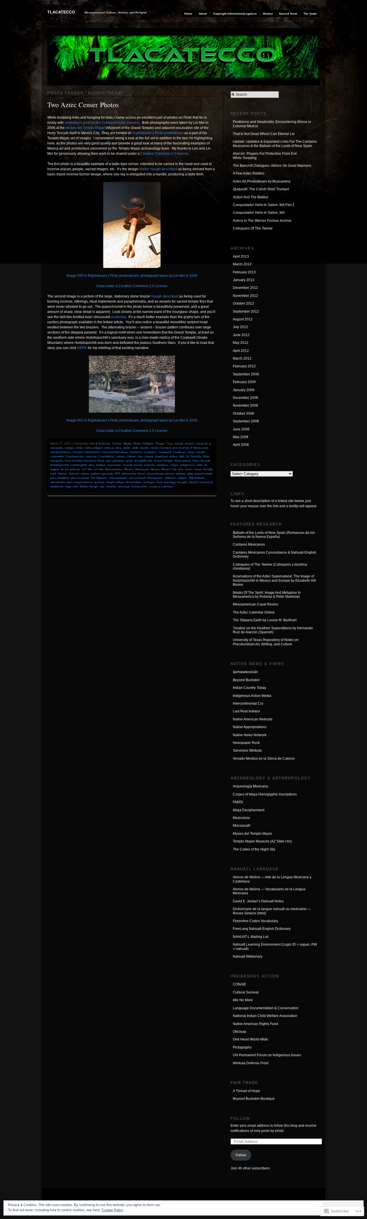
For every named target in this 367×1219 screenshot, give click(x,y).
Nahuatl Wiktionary (247, 957)
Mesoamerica (113, 469)
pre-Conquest (80, 477)
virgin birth (71, 486)
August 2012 (243, 319)
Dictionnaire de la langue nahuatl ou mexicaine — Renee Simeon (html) (272, 911)
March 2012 (242, 358)
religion (182, 477)
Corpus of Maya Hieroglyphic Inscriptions (265, 794)
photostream (155, 473)
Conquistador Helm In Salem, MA (259, 213)
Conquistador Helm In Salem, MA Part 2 (263, 205)
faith (182, 456)
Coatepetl (164, 452)
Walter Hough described (158, 169)
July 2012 (240, 327)
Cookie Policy (112, 1210)
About (203, 13)
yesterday (118, 317)
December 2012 (245, 288)
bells (135, 447)
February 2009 (244, 382)
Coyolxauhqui (75, 456)
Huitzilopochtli (59, 465)
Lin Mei (98, 469)
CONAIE (239, 984)
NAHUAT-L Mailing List (250, 937)
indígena (162, 465)
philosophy (129, 473)
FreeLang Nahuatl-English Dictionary (262, 929)
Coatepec (150, 452)
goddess (118, 460)
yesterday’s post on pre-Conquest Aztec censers (102, 123)
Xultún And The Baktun (250, 197)
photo (141, 473)
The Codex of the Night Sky (254, 849)
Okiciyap (239, 1032)
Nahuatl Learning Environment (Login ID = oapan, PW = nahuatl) (275, 946)
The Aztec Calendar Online (254, 612)
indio (199, 465)
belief (126, 447)
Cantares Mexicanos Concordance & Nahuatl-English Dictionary (274, 554)
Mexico (155, 469)
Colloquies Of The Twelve (253, 228)
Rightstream (196, 477)
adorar (179, 443)
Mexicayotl (142, 469)
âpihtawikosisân (245, 672)
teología (148, 482)
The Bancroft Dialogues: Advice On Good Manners (272, 166)
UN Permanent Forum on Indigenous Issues (267, 1055)
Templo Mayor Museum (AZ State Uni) (262, 841)
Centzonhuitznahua (114, 452)
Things (159, 443)
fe (187, 456)
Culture (117, 443)
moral (197, 469)
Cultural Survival (246, 992)
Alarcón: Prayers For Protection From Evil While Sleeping (265, 156)
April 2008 (241, 445)
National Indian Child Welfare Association (265, 1016)
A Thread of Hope (246, 1091)
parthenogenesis (102, 473)
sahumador (57, 482)
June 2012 (241, 335)
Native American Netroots (252, 719)
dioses (149, 456)
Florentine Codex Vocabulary (255, 921)
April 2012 (241, 351)
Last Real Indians (246, 711)
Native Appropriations (249, 727)
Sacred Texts (288, 13)
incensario (114, 465)
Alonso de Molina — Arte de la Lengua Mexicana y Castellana (272, 879)
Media (127, 443)
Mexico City (168, 469)
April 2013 (241, 256)
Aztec (80, 447)
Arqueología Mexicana (250, 786)
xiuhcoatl (123, 486)
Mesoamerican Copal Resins (255, 604)
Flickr (206, 456)
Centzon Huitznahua (86, 452)
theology (169, 482)
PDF (117, 473)
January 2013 (243, 280)
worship (111, 486)
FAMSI (238, 802)
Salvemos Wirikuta (247, 750)
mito (180, 469)
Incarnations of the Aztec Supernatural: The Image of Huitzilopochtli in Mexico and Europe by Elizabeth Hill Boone (274, 580)
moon (188, 469)
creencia (91, 456)
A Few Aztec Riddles (248, 173)
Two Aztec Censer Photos (83, 104)
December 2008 (245, 398)
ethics (173, 456)
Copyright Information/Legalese (235, 13)
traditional (56, 486)
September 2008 (246, 421)
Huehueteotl (182, 460)
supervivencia (84, 482)
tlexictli (193, 482)
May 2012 (240, 343)
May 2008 (240, 437)
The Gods (310, 13)
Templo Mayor (115, 482)
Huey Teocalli (201, 460)
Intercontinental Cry (248, 703)
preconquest (137, 477)
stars (70, 482)
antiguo (70, 447)
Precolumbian (118, 477)
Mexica (128, 469)
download (161, 456)
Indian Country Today (249, 688)
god (108, 460)
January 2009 (243, 390)
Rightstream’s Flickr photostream (158, 133)
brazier (144, 447)
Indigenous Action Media (252, 696)
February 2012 (244, 366)
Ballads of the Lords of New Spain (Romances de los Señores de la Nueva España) (274, 535)
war (102, 486)
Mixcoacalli (241, 826)
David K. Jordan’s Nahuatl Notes (258, 901)
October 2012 (243, 303)
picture (169, 473)
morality (208, 469)
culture (131, 456)
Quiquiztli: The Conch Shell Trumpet (261, 189)
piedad (180, 473)
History (268, 13)
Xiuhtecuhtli (139, 486)
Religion (148, 443)
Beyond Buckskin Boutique (254, 1099)
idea (91, 465)
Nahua (62, 473)
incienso (149, 465)
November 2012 (245, 296)
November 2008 (245, 405)
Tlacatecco (61, 12)
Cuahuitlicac (106, 456)
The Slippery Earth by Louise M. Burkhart (264, 620)
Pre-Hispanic (99, 477)
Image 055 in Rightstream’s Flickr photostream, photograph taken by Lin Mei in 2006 (132, 276)
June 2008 (241, 429)
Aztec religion (94, 447)
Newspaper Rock (246, 743)
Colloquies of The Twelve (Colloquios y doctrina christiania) (270, 567)
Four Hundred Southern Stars (84, 460)
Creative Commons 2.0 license (164, 154)
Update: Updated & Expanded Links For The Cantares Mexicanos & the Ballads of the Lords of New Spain (275, 144)
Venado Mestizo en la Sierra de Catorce (264, 759)
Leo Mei (86, 469)
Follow (240, 1118)
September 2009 (246, 374)
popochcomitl (203, 473)
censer (154, 447)
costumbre (57, 456)
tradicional (206, 482)
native (85, 473)
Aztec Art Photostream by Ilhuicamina (261, 181)
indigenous (187, 465)
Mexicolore (241, 818)
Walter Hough (89, 486)
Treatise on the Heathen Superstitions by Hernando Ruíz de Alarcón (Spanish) (273, 630)
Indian (174, 465)
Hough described (164, 296)
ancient (189, 443)
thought (182, 482)
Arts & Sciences (99, 443)
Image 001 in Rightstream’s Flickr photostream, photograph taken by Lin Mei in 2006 (132, 420)
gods (129, 460)
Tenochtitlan (134, 482)
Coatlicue (179, 452)
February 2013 (244, 272)
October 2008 (243, 413)
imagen (101, 465)
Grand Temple (163, 460)
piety (190, 473)
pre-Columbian (59, 477)
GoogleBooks (143, 460)
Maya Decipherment (248, 810)
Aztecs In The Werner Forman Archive (262, 221)
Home (188, 13)
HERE (82, 348)
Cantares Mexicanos (249, 544)
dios (140, 456)
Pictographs (242, 1047)
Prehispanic (155, 477)
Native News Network (249, 735)
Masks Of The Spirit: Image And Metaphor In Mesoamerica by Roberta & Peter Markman (267, 595)
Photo (137, 443)
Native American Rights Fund (255, 1024)
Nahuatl (74, 473)
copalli (200, 452)
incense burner (132, 465)
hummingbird (78, 465)
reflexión (170, 477)
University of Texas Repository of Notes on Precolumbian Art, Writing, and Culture (265, 642)
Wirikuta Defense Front (250, 1063)
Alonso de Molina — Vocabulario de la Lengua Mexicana (269, 891)
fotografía (56, 460)
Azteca (109, 447)
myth (53, 473)
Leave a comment (161, 486)
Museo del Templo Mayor (85, 128)
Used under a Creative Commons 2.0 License (131, 286)
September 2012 (246, 311)
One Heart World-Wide (250, 1039)
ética (118, 447)
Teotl (159, 482)
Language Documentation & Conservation (265, 1008)
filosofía (196, 456)
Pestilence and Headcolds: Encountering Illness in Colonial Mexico (272, 124)
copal (190, 452)
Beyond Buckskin (246, 680)
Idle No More (243, 1000)
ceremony (135, 452)
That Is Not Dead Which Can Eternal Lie (264, 134)
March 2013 (242, 264)
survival (99, 482)
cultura (120, 456)
